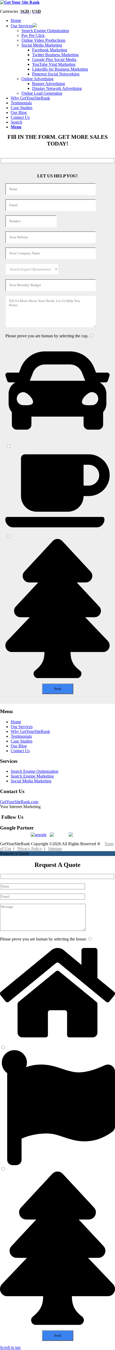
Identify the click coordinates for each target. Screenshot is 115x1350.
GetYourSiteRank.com (19, 802)
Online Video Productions (43, 40)
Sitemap (55, 848)
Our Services (22, 726)
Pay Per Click (33, 35)
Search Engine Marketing (32, 776)
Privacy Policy (29, 848)
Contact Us (20, 750)
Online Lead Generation (41, 93)
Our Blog (19, 746)
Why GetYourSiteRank (30, 731)
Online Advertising (37, 79)
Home (16, 722)
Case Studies (21, 741)
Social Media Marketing (41, 45)
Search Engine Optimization (45, 30)
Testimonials (21, 736)
